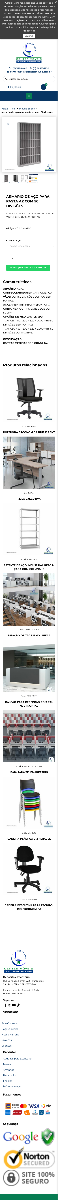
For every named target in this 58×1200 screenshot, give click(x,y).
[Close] (55, 2)
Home (5, 108)
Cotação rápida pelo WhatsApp (30, 268)
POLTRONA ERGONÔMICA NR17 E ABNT (29, 432)
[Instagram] (9, 1005)
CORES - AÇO (13, 240)
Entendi (29, 35)
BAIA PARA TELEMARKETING (29, 772)
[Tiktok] (18, 1005)
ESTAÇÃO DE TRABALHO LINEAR (29, 635)
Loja (13, 108)
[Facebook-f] (5, 1005)
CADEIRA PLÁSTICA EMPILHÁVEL (29, 838)
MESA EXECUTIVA (29, 498)
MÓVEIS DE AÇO (27, 108)
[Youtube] (14, 1005)
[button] (8, 124)
